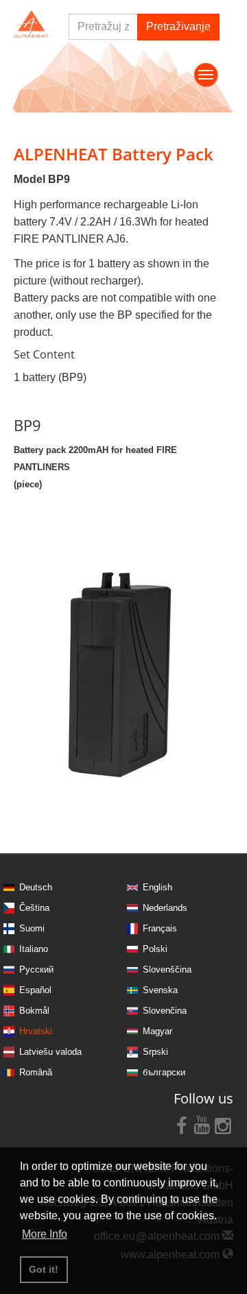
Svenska (160, 990)
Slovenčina (165, 1010)
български (164, 1072)
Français (160, 928)
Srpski (155, 1052)
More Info (44, 1234)
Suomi (32, 928)
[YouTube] (202, 1124)
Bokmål (34, 1010)
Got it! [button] (43, 1269)
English (157, 887)
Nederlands (165, 908)
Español (35, 990)
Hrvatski (35, 1031)
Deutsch (35, 887)
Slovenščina (167, 969)
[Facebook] (182, 1124)
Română (35, 1072)
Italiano (33, 949)
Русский (36, 969)
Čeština (34, 908)
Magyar (157, 1031)
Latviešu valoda (50, 1052)
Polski (155, 949)
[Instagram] (223, 1124)
